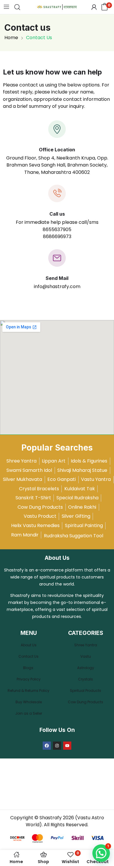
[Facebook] (47, 746)
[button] (101, 853)
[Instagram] (57, 746)
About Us (29, 644)
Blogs (28, 667)
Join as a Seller (28, 713)
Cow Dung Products (85, 701)
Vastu (85, 656)
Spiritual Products (85, 690)
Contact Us (28, 656)
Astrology (85, 667)
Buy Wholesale (28, 701)
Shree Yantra (85, 644)
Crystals (85, 679)
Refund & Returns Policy (28, 690)
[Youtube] (67, 746)
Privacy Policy (29, 679)
